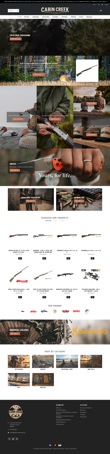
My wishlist (83, 412)
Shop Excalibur (15, 38)
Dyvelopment (73, 448)
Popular (61, 220)
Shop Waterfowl (18, 119)
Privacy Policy (60, 424)
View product (39, 74)
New (55, 220)
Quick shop (19, 250)
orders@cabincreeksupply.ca (17, 432)
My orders (83, 410)
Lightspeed (61, 448)
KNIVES (73, 17)
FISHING (55, 17)
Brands (89, 17)
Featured (48, 220)
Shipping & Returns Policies (63, 419)
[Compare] (98, 4)
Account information (86, 407)
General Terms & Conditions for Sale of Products (66, 413)
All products (83, 416)
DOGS (81, 17)
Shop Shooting (55, 119)
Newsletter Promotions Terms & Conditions (64, 417)
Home (20, 17)
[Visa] (60, 445)
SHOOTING (45, 17)
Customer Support (61, 410)
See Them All (15, 170)
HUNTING (36, 17)
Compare (82, 414)
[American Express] (50, 445)
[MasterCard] (55, 445)
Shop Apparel (92, 134)
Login (106, 4)
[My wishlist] (102, 4)
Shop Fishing (91, 103)
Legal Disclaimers (61, 422)
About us (58, 407)
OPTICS (26, 17)
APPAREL (65, 17)
